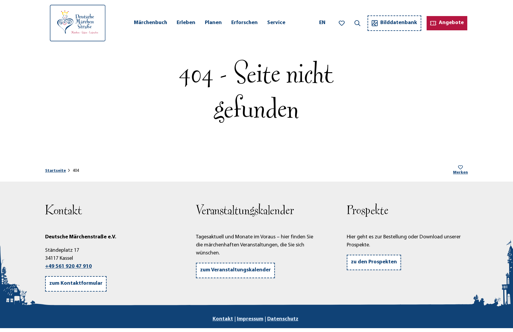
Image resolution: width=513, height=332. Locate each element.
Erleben (186, 23)
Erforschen (244, 23)
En (322, 23)
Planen (213, 23)
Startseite (55, 171)
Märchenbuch (150, 23)
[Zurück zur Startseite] (77, 23)
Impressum (250, 319)
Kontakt (223, 319)
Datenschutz (282, 319)
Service (276, 23)
